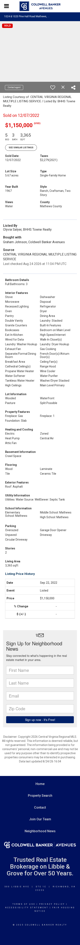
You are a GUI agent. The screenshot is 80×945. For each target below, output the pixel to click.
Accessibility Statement (26, 908)
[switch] (53, 87)
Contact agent (14, 87)
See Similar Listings (21, 147)
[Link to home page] (40, 6)
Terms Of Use (24, 904)
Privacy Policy (52, 904)
